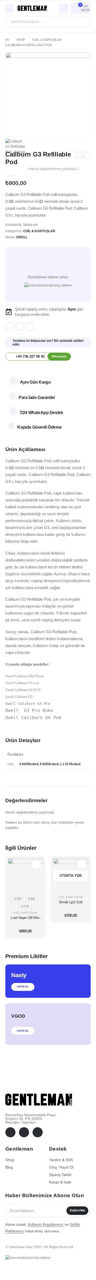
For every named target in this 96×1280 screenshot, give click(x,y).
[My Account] (63, 8)
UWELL (21, 237)
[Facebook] (9, 326)
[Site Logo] (32, 8)
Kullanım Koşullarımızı (45, 1225)
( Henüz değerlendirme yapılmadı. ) (53, 169)
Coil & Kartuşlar (39, 231)
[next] (87, 155)
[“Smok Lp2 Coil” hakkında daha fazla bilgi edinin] (82, 865)
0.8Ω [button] (31, 899)
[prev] (79, 155)
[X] (19, 326)
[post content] (25, 876)
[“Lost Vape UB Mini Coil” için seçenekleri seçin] (36, 865)
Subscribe (77, 1210)
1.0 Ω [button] (25, 906)
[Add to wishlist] (48, 264)
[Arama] (82, 21)
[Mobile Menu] (9, 8)
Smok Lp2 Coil (70, 902)
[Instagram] (29, 326)
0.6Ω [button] (17, 899)
